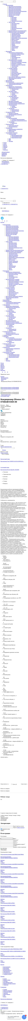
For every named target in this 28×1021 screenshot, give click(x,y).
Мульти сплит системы (14, 15)
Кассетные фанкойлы (14, 238)
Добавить (3, 415)
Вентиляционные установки (15, 59)
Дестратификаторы (15, 57)
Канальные (14, 19)
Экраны (13, 50)
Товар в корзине (4, 452)
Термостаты (14, 123)
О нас (4, 148)
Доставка (5, 981)
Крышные (13, 56)
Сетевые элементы (13, 68)
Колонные (13, 29)
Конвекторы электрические (15, 86)
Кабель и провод (15, 39)
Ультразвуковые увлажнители (15, 129)
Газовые (13, 90)
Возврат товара (6, 980)
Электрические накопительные (16, 83)
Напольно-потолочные (16, 21)
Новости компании (7, 990)
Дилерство (5, 984)
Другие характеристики (6, 446)
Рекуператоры (14, 75)
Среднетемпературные (16, 136)
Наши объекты (6, 994)
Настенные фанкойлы (14, 236)
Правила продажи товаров (9, 983)
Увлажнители (9, 128)
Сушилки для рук (10, 115)
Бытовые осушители (13, 113)
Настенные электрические (15, 340)
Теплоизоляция (14, 46)
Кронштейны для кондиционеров (19, 38)
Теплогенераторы (13, 104)
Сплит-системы (12, 134)
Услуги (5, 142)
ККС (10, 140)
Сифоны (13, 45)
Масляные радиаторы (14, 101)
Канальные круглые (16, 55)
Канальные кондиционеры (15, 10)
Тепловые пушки (13, 91)
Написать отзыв (4, 817)
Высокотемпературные (16, 135)
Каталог (5, 4)
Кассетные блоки (13, 245)
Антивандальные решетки (17, 33)
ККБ (10, 138)
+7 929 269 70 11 (4, 164)
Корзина (4, 155)
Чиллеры (11, 141)
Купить (4, 450)
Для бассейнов (14, 66)
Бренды (5, 145)
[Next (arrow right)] (2, 391)
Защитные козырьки (16, 35)
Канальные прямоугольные (17, 53)
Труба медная (14, 47)
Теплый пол (11, 108)
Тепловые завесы (13, 96)
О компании (3, 987)
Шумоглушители (15, 74)
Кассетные (13, 18)
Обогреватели (9, 85)
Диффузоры (11, 79)
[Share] (2, 390)
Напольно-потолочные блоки (15, 247)
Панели (13, 44)
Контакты (5, 149)
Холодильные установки (11, 132)
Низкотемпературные (16, 137)
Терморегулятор (15, 111)
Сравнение (4, 153)
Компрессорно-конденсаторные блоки (17, 30)
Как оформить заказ (7, 982)
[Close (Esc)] (1, 390)
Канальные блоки (13, 246)
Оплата (5, 978)
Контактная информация (6, 999)
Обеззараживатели (13, 126)
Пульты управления (16, 41)
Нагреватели (14, 69)
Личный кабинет (6, 152)
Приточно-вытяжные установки (18, 62)
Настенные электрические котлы (19, 120)
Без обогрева (14, 98)
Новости (5, 146)
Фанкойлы (11, 16)
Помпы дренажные (15, 42)
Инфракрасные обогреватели (15, 87)
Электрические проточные (15, 84)
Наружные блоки (15, 23)
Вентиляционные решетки (15, 78)
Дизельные (14, 95)
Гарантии (5, 993)
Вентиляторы (9, 80)
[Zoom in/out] (5, 390)
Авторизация (4, 819)
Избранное (4, 154)
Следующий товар (5, 396)
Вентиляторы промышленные (16, 52)
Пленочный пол (15, 109)
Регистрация (3, 820)
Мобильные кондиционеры (15, 7)
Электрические (14, 89)
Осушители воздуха (10, 112)
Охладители (14, 70)
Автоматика (11, 121)
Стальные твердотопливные (18, 119)
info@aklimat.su (5, 161)
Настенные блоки (13, 244)
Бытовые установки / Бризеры (18, 64)
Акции (4, 143)
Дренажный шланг (15, 34)
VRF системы (12, 22)
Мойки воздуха (12, 130)
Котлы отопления (13, 118)
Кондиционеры (9, 5)
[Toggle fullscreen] (3, 390)
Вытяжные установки (16, 63)
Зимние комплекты (15, 36)
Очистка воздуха (10, 124)
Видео (4, 996)
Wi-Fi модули (14, 40)
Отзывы (5, 989)
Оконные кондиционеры (14, 13)
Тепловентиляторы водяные (15, 102)
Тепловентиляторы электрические (17, 103)
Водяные (13, 100)
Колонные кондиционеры (15, 12)
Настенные (14, 17)
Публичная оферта (7, 991)
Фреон (12, 49)
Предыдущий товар (5, 394)
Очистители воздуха (13, 125)
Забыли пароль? (20, 827)
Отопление (8, 117)
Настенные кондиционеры (15, 6)
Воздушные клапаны (16, 73)
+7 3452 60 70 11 (5, 162)
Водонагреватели (10, 81)
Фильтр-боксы (14, 72)
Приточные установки (16, 61)
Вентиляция (9, 51)
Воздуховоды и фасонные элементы (17, 76)
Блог (4, 995)
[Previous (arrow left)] (1, 391)
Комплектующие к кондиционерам (17, 32)
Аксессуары (14, 58)
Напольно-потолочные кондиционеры (18, 11)
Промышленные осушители (15, 114)
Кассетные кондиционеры (15, 8)
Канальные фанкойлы (14, 239)
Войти (2, 830)
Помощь (5, 147)
